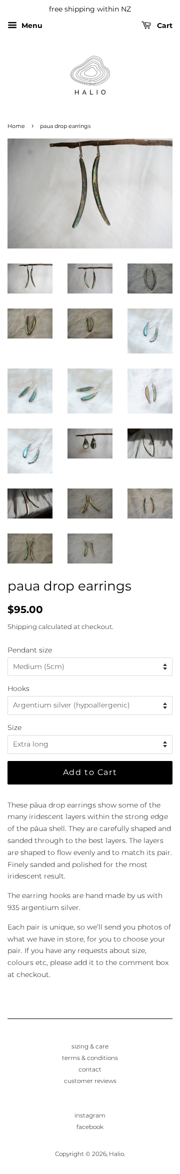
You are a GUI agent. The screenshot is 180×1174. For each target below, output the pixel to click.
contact (90, 1069)
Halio (116, 1154)
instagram (90, 1115)
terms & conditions (90, 1058)
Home (16, 126)
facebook (90, 1126)
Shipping (22, 626)
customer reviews (90, 1080)
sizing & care (90, 1046)
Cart (163, 25)
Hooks (19, 688)
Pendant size (30, 650)
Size (15, 727)
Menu (31, 25)
